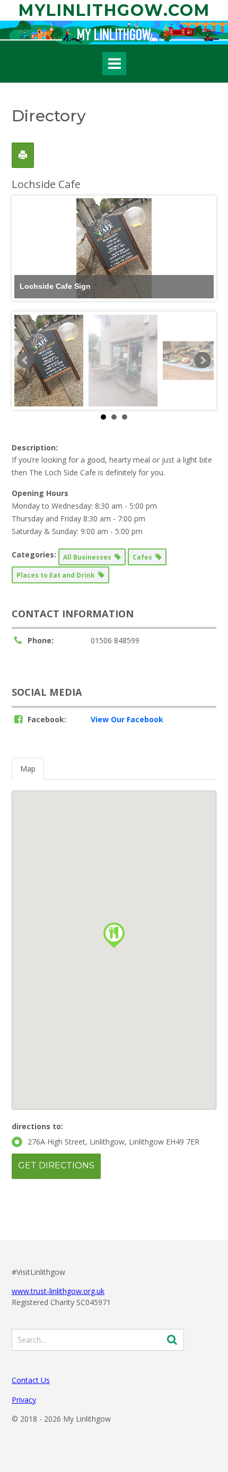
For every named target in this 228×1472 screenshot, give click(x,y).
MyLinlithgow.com (114, 10)
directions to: (37, 1126)
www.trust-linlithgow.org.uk (58, 1291)
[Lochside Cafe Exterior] (123, 360)
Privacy (24, 1400)
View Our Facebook (127, 719)
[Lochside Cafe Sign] (48, 360)
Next (202, 360)
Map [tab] (28, 769)
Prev (25, 360)
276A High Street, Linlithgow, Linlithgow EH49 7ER (113, 1142)
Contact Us (31, 1380)
